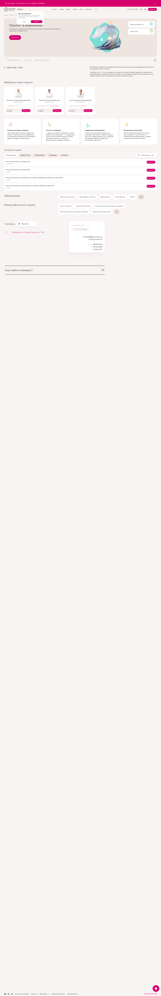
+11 (141, 197)
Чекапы (75, 9)
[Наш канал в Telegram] (11, 994)
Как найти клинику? (19, 270)
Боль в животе (65, 206)
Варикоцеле (105, 197)
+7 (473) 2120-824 (150, 994)
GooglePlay (41, 3)
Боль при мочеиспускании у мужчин (74, 212)
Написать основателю (58, 994)
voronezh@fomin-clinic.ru (92, 237)
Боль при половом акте (102, 212)
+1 (117, 212)
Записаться (152, 9)
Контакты (88, 9)
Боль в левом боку (83, 206)
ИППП (132, 197)
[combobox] (146, 155)
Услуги (54, 9)
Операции (52, 155)
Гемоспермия (120, 197)
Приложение (43, 994)
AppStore (34, 3)
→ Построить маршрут (80, 229)
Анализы (64, 155)
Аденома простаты (67, 197)
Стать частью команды (22, 994)
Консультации (11, 155)
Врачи (62, 9)
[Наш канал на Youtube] (5, 994)
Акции (68, 9)
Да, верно (36, 21)
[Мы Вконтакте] (8, 994)
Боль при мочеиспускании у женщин (109, 206)
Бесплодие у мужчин (88, 197)
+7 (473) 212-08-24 (95, 239)
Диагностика (25, 155)
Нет (24, 21)
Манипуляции (39, 155)
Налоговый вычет (72, 994)
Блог (81, 9)
